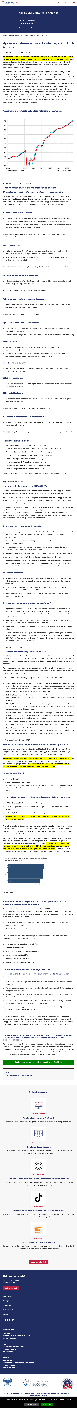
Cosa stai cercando (58, 2)
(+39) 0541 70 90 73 (9, 1349)
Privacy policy (7, 1296)
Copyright (6, 1301)
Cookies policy (7, 1305)
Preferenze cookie (31, 1404)
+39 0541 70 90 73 (66, 2)
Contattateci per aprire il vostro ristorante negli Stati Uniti (38, 1062)
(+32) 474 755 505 (9, 1365)
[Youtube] (8, 1320)
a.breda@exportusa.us (10, 1368)
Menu (74, 2)
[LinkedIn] (13, 1320)
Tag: (7, 1072)
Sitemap (5, 1314)
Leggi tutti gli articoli (38, 1262)
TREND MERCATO (27, 1075)
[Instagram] (4, 1320)
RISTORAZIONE (11, 1075)
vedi (38, 1110)
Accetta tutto (47, 1404)
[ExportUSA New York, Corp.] (10, 3)
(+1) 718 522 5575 (11, 1338)
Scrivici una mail (11, 1288)
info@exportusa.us (9, 1352)
